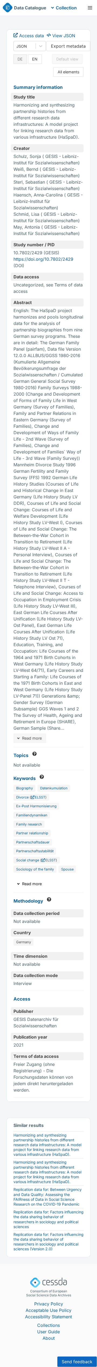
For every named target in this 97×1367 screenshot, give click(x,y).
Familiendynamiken (31, 815)
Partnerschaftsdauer (33, 842)
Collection (66, 7)
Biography (24, 788)
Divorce (22, 797)
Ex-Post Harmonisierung (36, 806)
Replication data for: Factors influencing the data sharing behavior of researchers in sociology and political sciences (48, 1219)
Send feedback (77, 1361)
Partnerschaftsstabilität (35, 851)
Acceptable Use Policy (48, 1310)
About (49, 1338)
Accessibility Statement (48, 1316)
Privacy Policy (48, 1304)
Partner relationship (32, 833)
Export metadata (68, 46)
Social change (27, 860)
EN (34, 59)
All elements (68, 72)
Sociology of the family (35, 869)
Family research (29, 824)
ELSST (40, 797)
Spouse (67, 869)
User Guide (48, 1331)
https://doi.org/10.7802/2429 (43, 259)
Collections (48, 1325)
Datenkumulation (54, 788)
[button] (90, 8)
